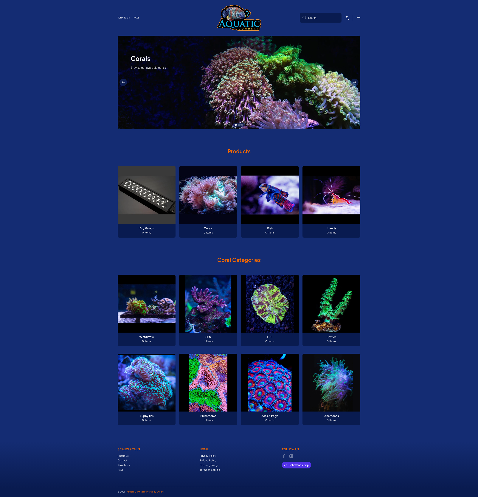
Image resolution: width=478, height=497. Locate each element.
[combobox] (321, 18)
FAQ (120, 469)
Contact (122, 460)
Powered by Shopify (154, 491)
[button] (358, 18)
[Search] (303, 18)
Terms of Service (210, 469)
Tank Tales (124, 465)
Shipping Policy (209, 465)
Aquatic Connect (135, 491)
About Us (123, 455)
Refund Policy (208, 460)
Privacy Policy (208, 455)
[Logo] (239, 18)
